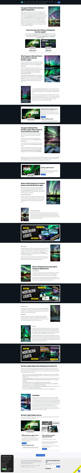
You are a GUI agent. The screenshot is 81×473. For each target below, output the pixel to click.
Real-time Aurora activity (39, 383)
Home (25, 1)
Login (56, 2)
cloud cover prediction (46, 382)
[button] (7, 470)
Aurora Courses (37, 1)
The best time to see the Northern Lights (28, 75)
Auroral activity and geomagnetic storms (28, 71)
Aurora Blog (38, 465)
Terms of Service (23, 470)
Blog (49, 1)
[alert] (7, 463)
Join (58, 2)
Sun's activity (27, 384)
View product (43, 174)
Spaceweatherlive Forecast (47, 379)
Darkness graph (44, 386)
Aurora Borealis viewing (31, 15)
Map (49, 386)
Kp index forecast (38, 88)
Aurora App (28, 1)
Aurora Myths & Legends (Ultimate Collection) (50, 121)
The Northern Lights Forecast (27, 378)
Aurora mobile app (38, 36)
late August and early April (28, 190)
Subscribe (58, 466)
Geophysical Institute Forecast (29, 379)
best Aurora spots (28, 382)
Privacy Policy (28, 470)
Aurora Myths (42, 1)
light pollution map (38, 382)
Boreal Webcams (39, 151)
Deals (52, 1)
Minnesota (26, 17)
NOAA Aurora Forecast (31, 150)
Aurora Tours (32, 1)
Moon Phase (31, 387)
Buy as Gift (46, 1)
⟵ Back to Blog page (40, 455)
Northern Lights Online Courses (25, 465)
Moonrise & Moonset (37, 387)
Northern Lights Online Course (33, 375)
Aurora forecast (46, 308)
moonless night (23, 80)
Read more (7, 460)
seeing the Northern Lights (29, 23)
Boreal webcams (37, 384)
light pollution (38, 18)
